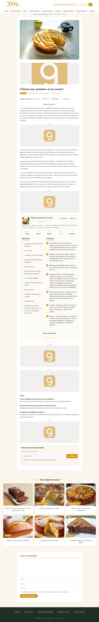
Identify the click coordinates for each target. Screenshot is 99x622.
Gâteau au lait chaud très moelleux (18, 540)
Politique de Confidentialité (45, 612)
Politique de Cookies (63, 612)
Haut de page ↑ (60, 618)
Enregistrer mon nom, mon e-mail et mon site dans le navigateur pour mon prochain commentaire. (46, 592)
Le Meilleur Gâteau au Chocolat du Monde (81, 541)
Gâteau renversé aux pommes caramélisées (81, 509)
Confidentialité (52, 459)
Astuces (91, 11)
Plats (24, 11)
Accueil (6, 11)
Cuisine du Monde (81, 11)
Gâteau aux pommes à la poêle (49, 508)
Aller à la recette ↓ (49, 104)
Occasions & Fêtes (68, 11)
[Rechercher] (91, 4)
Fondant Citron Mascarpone (49, 540)
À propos (17, 612)
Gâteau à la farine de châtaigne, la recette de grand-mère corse (18, 509)
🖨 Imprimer (73, 218)
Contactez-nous (28, 612)
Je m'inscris (72, 456)
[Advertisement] (49, 73)
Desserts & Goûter (47, 11)
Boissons (57, 11)
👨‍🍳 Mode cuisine (63, 218)
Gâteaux (46, 14)
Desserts (40, 14)
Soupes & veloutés (34, 11)
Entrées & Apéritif (15, 11)
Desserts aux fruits (42, 503)
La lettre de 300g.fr (79, 612)
